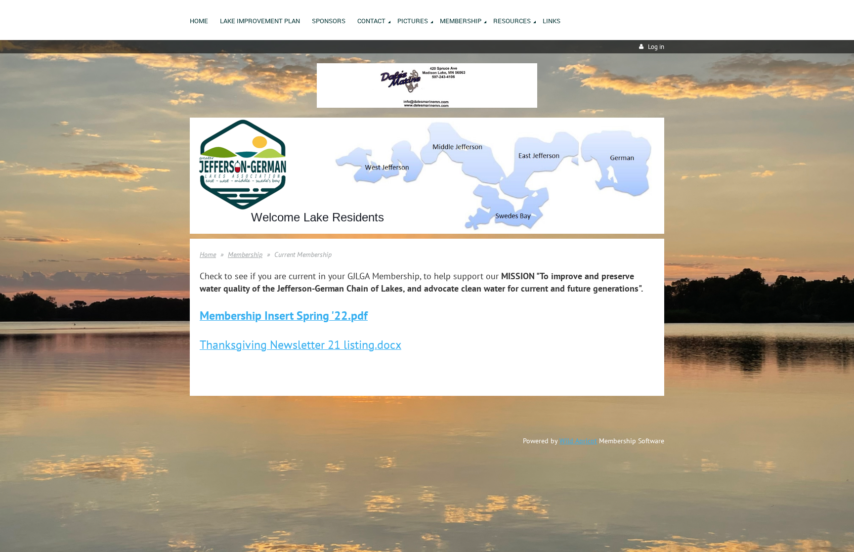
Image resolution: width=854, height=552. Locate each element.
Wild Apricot (578, 440)
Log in (656, 46)
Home (208, 254)
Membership (245, 254)
